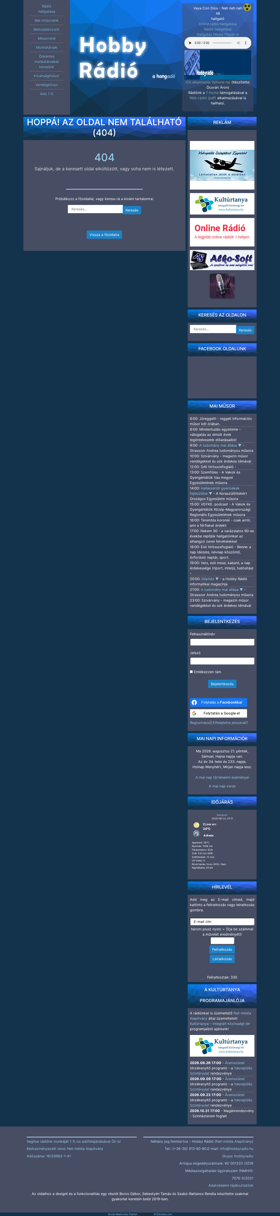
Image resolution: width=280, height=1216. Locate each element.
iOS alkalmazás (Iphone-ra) (208, 82)
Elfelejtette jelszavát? (230, 722)
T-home (212, 92)
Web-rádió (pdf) (202, 98)
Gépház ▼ (210, 579)
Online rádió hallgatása (218, 24)
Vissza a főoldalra (104, 234)
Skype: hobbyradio (237, 1156)
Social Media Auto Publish (123, 1214)
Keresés (132, 210)
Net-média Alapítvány (234, 1141)
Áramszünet (235, 1063)
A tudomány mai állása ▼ (221, 445)
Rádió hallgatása (217, 29)
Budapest (222, 815)
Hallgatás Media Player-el (218, 34)
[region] (217, 63)
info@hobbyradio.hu (236, 1148)
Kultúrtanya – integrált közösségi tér (220, 1023)
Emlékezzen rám (207, 672)
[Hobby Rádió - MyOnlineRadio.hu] (222, 286)
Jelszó (195, 653)
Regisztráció (200, 722)
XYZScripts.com (163, 1214)
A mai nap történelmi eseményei (222, 777)
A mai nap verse (222, 786)
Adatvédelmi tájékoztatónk (230, 1185)
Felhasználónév (202, 634)
